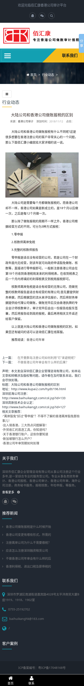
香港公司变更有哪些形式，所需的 (28, 534)
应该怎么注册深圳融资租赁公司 (27, 550)
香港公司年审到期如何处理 (21, 443)
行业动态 (48, 75)
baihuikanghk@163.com (26, 619)
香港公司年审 (35, 340)
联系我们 (70, 55)
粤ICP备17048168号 (52, 668)
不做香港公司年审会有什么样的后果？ (43, 362)
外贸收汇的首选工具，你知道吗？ (25, 429)
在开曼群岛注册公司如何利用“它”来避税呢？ (47, 358)
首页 (33, 75)
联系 (31, 683)
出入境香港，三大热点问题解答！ (25, 425)
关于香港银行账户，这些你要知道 (25, 434)
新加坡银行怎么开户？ (18, 439)
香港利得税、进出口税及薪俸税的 (28, 566)
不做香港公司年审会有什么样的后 (28, 558)
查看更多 (8, 492)
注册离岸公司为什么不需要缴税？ (28, 542)
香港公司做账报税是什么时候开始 (28, 527)
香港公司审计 (25, 121)
